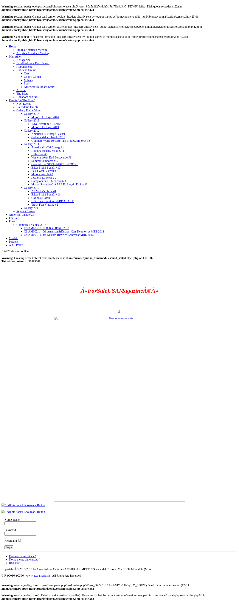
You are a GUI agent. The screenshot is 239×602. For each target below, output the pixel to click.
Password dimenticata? (22, 556)
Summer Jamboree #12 (44, 160)
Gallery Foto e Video (28, 110)
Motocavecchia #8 (42, 174)
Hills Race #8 (39, 154)
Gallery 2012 (31, 130)
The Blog (22, 93)
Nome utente (12, 519)
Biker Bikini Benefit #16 (45, 194)
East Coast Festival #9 (44, 171)
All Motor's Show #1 (43, 191)
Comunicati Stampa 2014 (31, 224)
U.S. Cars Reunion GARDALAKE (52, 201)
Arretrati (21, 90)
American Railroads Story (39, 86)
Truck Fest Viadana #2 (44, 204)
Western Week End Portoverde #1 (51, 157)
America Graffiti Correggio (47, 147)
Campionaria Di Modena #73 (48, 181)
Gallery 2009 (31, 208)
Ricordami (10, 540)
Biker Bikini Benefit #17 (45, 167)
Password (10, 530)
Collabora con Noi (27, 96)
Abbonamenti (24, 66)
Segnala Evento (25, 211)
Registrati (14, 562)
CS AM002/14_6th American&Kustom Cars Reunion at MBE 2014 (64, 231)
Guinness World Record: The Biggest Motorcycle (60, 140)
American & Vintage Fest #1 (48, 134)
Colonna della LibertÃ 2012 (48, 137)
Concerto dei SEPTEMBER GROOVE (54, 164)
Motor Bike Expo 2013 (45, 127)
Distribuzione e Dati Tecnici (32, 63)
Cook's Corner (32, 76)
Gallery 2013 (31, 120)
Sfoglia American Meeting (31, 49)
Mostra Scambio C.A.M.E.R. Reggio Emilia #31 (60, 184)
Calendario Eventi (27, 107)
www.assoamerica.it (38, 575)
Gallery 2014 (31, 113)
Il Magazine (23, 59)
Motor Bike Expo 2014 (45, 117)
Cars (26, 73)
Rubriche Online (26, 70)
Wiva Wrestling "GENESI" (47, 123)
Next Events (23, 103)
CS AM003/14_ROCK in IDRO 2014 (46, 228)
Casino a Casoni (41, 197)
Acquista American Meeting (32, 53)
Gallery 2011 (31, 144)
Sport (27, 83)
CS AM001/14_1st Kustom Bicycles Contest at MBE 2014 (59, 234)
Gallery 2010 (31, 187)
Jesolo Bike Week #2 (43, 177)
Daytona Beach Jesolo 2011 (47, 150)
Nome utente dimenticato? (24, 559)
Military (28, 80)
